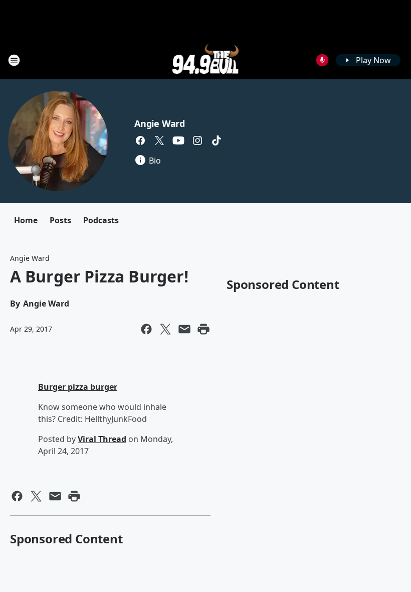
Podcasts (101, 220)
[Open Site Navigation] (14, 60)
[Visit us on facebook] (140, 140)
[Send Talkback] (322, 60)
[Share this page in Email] (184, 329)
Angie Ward (159, 123)
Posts (60, 220)
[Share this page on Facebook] (146, 329)
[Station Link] (205, 60)
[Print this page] (203, 329)
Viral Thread (102, 439)
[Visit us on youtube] (178, 140)
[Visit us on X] (159, 140)
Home (26, 220)
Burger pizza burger (77, 386)
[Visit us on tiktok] (217, 140)
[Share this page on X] (165, 329)
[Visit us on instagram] (197, 140)
